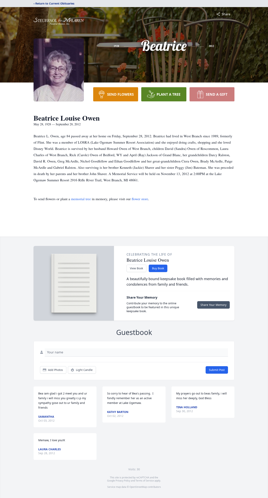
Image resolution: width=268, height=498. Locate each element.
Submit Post (217, 370)
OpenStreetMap (138, 487)
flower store (140, 198)
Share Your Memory (213, 305)
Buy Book (158, 268)
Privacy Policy (123, 480)
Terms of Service (145, 480)
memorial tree (81, 198)
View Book (136, 268)
